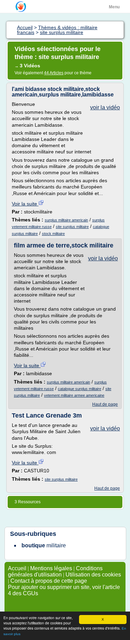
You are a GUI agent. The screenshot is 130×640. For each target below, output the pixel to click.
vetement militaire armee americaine (74, 395)
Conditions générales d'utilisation (55, 571)
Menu (114, 7)
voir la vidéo (105, 107)
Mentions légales (51, 568)
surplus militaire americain (66, 220)
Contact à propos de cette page (48, 581)
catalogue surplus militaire (79, 389)
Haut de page (105, 404)
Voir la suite (25, 204)
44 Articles (53, 72)
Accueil (17, 568)
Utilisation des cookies (93, 575)
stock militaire (53, 233)
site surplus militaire (72, 227)
